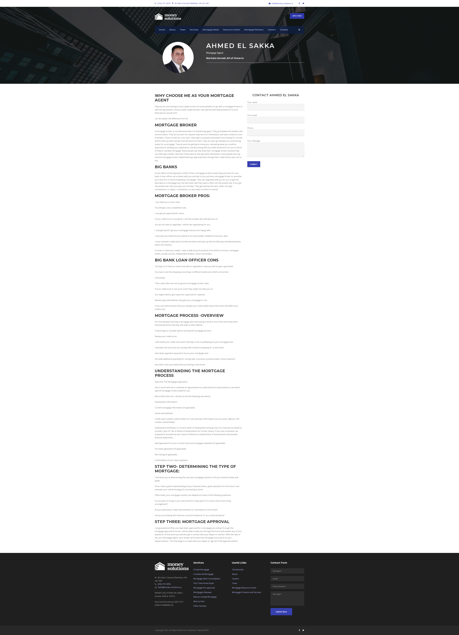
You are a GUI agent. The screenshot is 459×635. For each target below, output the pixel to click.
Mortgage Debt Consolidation (206, 578)
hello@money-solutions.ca (282, 3)
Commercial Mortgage (203, 574)
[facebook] (299, 3)
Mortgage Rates (211, 30)
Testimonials (237, 569)
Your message (253, 141)
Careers (272, 30)
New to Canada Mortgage (205, 597)
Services (194, 30)
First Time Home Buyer (203, 583)
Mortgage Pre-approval (204, 587)
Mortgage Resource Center (244, 587)
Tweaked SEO (203, 630)
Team (183, 30)
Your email (252, 115)
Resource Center (231, 30)
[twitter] (303, 3)
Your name (252, 102)
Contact (284, 30)
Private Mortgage (201, 569)
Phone (250, 128)
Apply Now (297, 16)
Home (162, 30)
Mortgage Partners (253, 30)
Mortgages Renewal (202, 592)
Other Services (199, 606)
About (172, 30)
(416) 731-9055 (164, 3)
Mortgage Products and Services (246, 592)
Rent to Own (199, 601)
